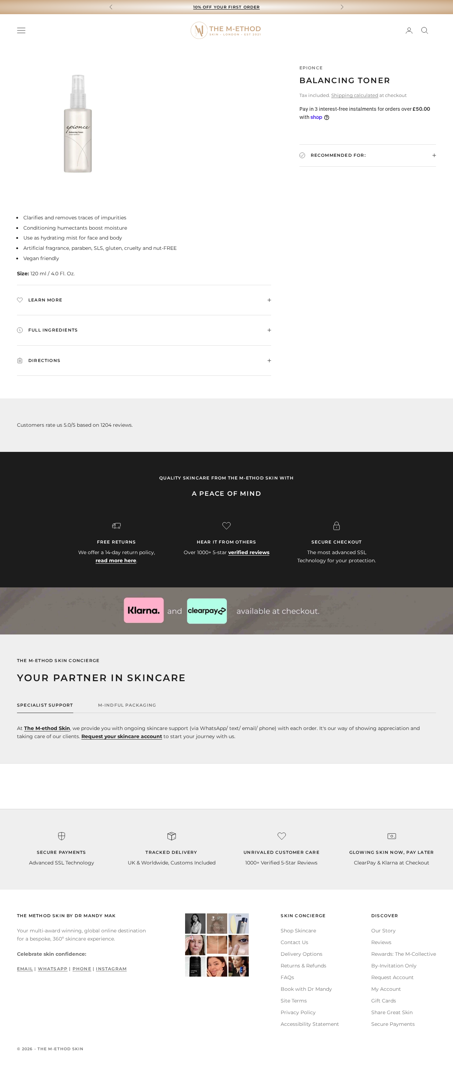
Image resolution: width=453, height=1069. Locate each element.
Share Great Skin (392, 1012)
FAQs (287, 977)
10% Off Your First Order (226, 7)
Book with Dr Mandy (306, 989)
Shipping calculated (354, 95)
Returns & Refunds (303, 965)
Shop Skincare (298, 930)
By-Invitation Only (394, 965)
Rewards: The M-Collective (403, 954)
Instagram (111, 968)
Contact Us (294, 942)
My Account (386, 989)
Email (25, 968)
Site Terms (294, 1001)
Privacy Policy (298, 1012)
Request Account (392, 977)
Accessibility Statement (310, 1024)
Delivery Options (301, 954)
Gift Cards (383, 1001)
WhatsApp (53, 968)
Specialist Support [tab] (45, 705)
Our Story (383, 930)
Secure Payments (393, 1024)
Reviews (381, 942)
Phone (82, 968)
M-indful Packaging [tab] (127, 705)
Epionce (311, 67)
